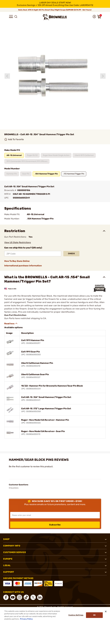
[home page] (55, 17)
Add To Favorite (16, 139)
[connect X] (33, 597)
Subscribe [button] (55, 524)
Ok (94, 615)
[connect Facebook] (6, 597)
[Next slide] (103, 76)
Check (71, 253)
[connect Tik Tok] (26, 597)
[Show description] (11, 323)
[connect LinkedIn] (40, 597)
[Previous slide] (7, 76)
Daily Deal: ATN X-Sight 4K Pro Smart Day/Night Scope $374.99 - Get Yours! (55, 10)
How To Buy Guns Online (17, 261)
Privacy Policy (26, 619)
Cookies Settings (75, 615)
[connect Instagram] (19, 597)
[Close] (106, 611)
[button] (11, 16)
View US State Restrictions (17, 242)
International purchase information (23, 265)
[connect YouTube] (12, 597)
